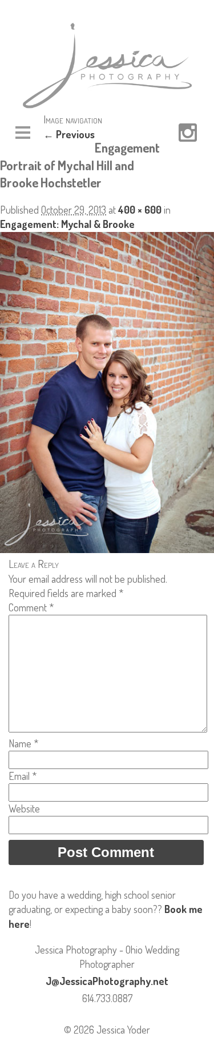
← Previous (69, 134)
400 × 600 (139, 209)
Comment (31, 607)
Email (23, 776)
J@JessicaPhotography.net (107, 981)
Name (23, 743)
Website (24, 808)
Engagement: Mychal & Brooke (67, 224)
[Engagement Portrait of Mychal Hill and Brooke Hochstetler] (107, 549)
